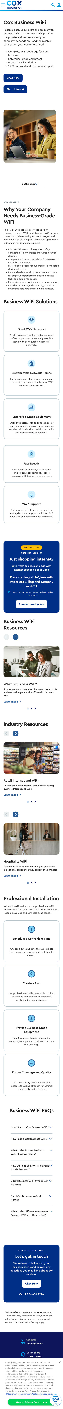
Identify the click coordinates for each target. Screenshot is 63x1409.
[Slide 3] (35, 708)
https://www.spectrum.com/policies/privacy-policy (29, 1394)
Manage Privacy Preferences (31, 1402)
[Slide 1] (28, 708)
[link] (3, 5)
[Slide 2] (31, 708)
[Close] (60, 1362)
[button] (53, 5)
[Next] (15, 637)
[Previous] (6, 637)
